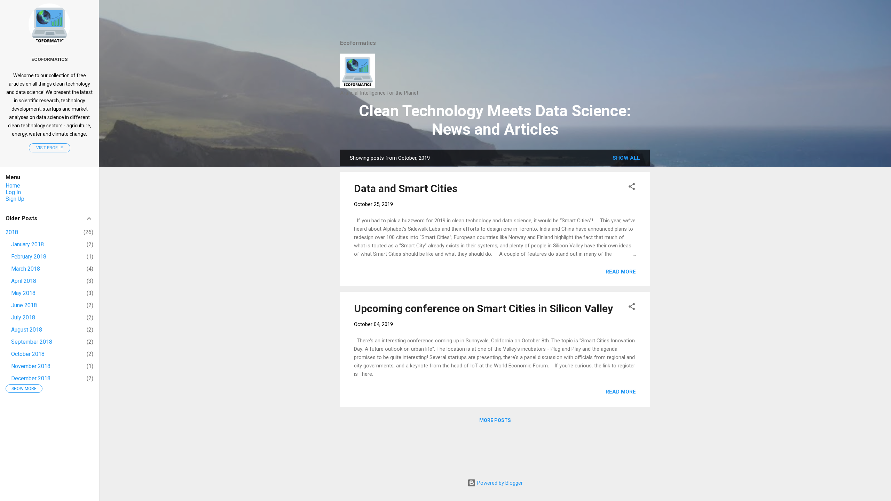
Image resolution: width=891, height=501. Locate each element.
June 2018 (24, 305)
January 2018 (27, 244)
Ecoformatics (49, 59)
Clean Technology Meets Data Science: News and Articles (495, 120)
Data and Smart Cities (405, 188)
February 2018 (28, 256)
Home (13, 185)
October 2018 (28, 354)
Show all (626, 158)
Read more (621, 272)
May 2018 (23, 293)
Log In (13, 192)
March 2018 (25, 268)
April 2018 (23, 281)
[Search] (645, 19)
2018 (12, 232)
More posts (495, 420)
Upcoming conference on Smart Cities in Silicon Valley (483, 308)
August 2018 (26, 329)
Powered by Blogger (499, 483)
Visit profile (49, 147)
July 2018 (23, 317)
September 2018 (31, 342)
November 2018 (30, 366)
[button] (632, 187)
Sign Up (15, 199)
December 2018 (30, 378)
